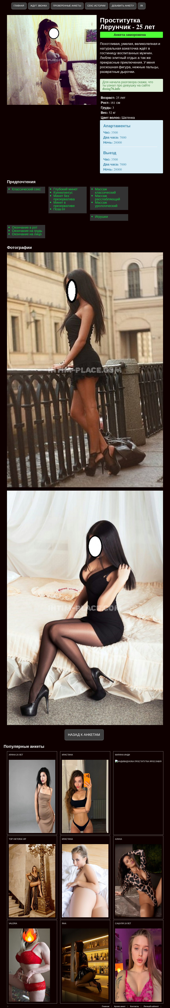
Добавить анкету (123, 5)
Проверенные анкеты (67, 5)
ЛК (141, 5)
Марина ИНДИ (122, 755)
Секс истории (96, 5)
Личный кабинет (151, 1006)
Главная (19, 5)
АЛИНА (118, 839)
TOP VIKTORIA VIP (17, 839)
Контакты (134, 1006)
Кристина (67, 755)
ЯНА (64, 923)
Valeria (13, 923)
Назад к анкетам (84, 734)
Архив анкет (119, 1006)
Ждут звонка (38, 5)
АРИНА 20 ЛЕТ (16, 755)
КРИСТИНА (68, 839)
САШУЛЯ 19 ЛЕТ (123, 923)
